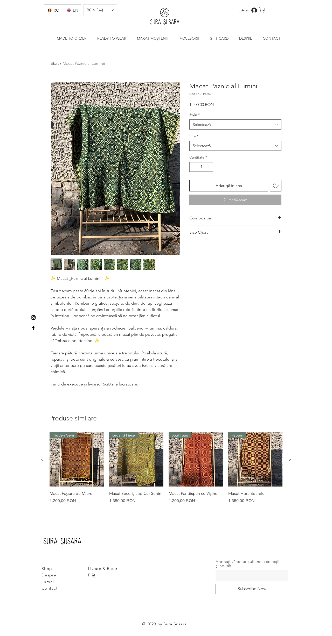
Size (193, 136)
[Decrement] (193, 166)
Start (55, 63)
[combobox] (235, 124)
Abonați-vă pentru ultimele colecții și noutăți (247, 564)
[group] (166, 471)
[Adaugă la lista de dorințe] (275, 185)
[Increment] (209, 166)
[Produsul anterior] (42, 459)
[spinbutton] (201, 166)
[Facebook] (33, 328)
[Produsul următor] (290, 459)
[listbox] (100, 10)
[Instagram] (33, 317)
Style (194, 114)
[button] (100, 10)
